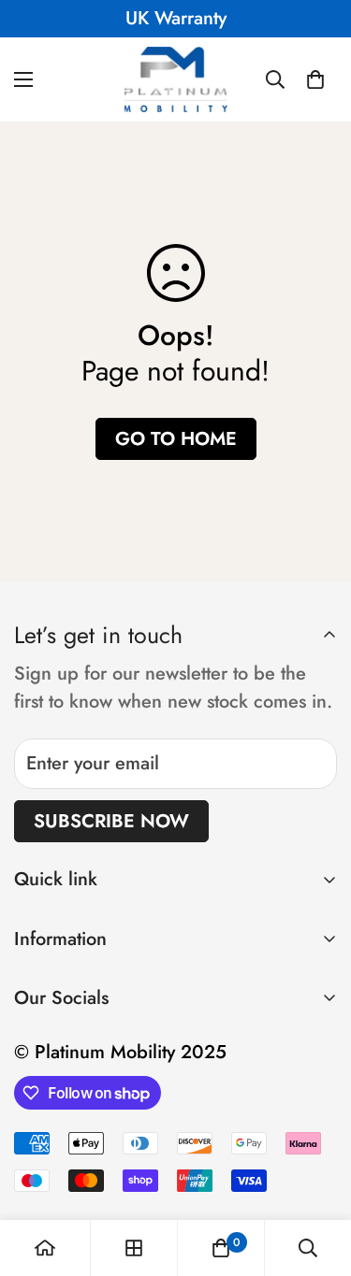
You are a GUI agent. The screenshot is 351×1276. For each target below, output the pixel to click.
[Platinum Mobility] (175, 79)
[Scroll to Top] (317, 1177)
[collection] (133, 1248)
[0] (315, 79)
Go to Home (176, 438)
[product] (45, 1248)
